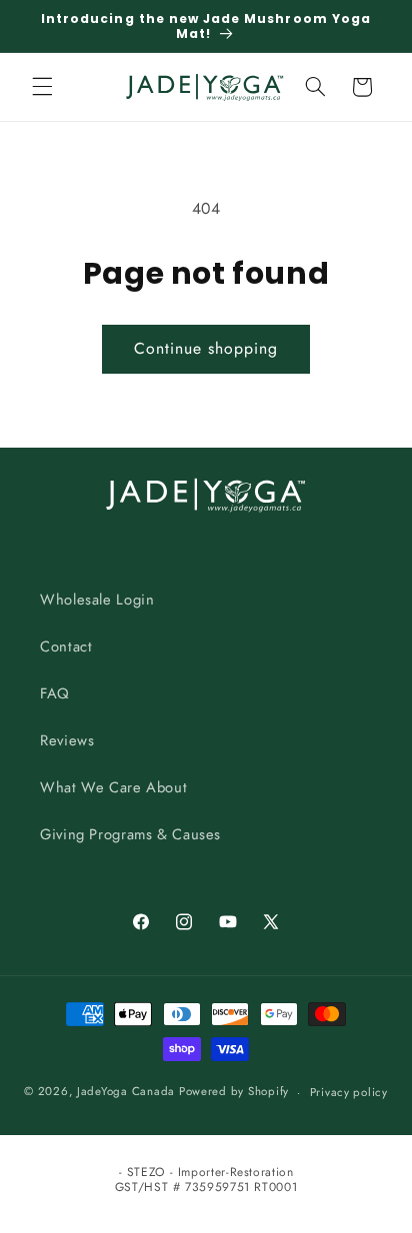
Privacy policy (349, 1092)
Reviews (67, 740)
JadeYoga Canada (126, 1092)
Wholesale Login (97, 600)
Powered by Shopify (234, 1092)
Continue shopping (206, 348)
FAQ (55, 693)
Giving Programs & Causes (130, 834)
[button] (42, 87)
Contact (66, 646)
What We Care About (113, 787)
